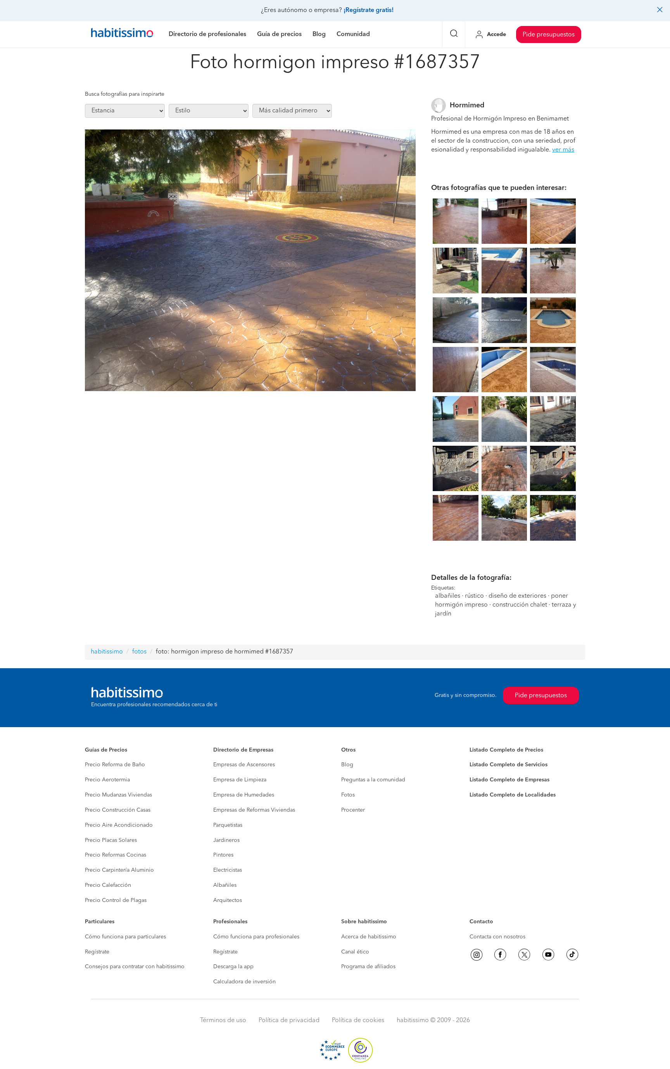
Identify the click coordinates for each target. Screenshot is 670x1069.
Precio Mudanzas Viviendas (118, 795)
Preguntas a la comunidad (373, 780)
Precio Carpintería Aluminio (119, 870)
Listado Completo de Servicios (508, 764)
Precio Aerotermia (107, 780)
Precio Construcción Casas (117, 810)
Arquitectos (227, 900)
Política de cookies (358, 1020)
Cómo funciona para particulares (125, 937)
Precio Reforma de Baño (115, 764)
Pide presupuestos (549, 35)
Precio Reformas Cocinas (115, 855)
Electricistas (227, 870)
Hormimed (467, 105)
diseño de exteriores (517, 596)
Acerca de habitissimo (368, 937)
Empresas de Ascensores (244, 764)
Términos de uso (223, 1020)
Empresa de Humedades (243, 795)
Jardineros (226, 840)
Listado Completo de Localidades (513, 795)
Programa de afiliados (368, 966)
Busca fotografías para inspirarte (124, 94)
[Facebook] (500, 955)
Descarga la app (233, 966)
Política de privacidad (289, 1020)
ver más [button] (563, 150)
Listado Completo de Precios (506, 750)
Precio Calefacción (108, 885)
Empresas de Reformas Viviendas (254, 810)
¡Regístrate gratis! (369, 10)
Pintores (223, 855)
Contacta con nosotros (497, 937)
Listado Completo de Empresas (509, 780)
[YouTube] (548, 955)
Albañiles (225, 885)
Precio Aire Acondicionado (119, 825)
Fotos (348, 795)
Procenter (353, 810)
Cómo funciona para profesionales (256, 937)
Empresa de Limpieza (239, 780)
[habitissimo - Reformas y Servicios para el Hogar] (122, 34)
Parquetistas (227, 825)
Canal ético (355, 952)
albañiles (447, 596)
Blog (347, 764)
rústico (474, 596)
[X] (524, 955)
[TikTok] (572, 955)
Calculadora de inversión (244, 982)
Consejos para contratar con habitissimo (135, 966)
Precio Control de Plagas (116, 900)
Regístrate (97, 952)
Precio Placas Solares (111, 840)
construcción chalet (519, 605)
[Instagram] (477, 955)
